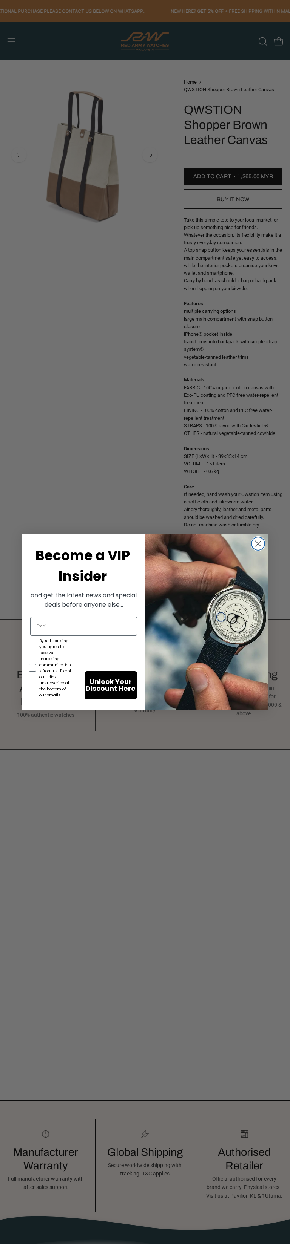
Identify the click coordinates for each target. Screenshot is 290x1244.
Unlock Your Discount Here (111, 685)
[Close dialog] (258, 543)
